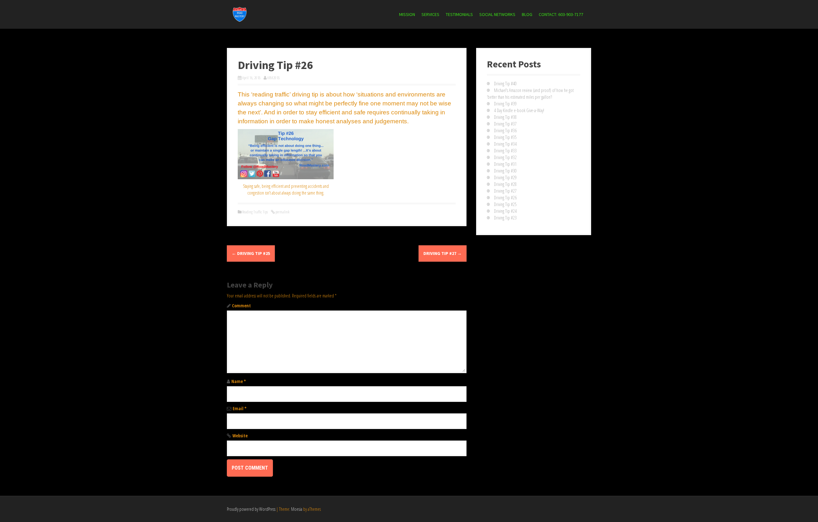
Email (240, 408)
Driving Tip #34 (505, 144)
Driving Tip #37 (505, 124)
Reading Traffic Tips (255, 212)
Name (238, 381)
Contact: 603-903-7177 (561, 14)
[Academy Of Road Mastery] (240, 14)
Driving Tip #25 (251, 253)
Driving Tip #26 (505, 198)
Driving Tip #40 (505, 84)
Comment (241, 306)
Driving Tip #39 (505, 104)
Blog (527, 14)
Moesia (296, 509)
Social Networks (497, 14)
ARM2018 (273, 78)
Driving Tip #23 (505, 218)
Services (430, 14)
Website (240, 436)
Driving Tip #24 (505, 211)
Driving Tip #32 (505, 157)
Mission (407, 14)
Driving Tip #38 (505, 117)
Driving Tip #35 (505, 137)
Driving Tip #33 (505, 151)
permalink (282, 212)
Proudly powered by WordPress (251, 509)
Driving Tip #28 (505, 184)
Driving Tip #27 (442, 253)
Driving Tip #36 (505, 130)
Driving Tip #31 (505, 164)
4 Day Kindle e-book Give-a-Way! (519, 110)
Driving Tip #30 (505, 171)
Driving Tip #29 (505, 177)
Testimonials (459, 14)
